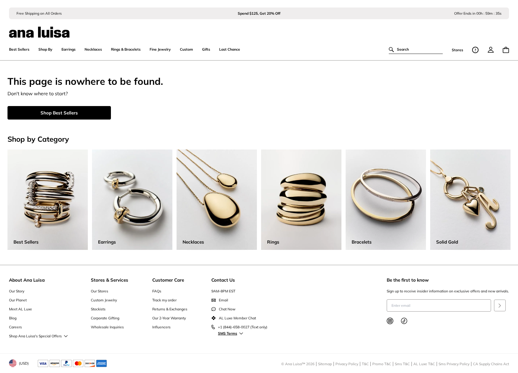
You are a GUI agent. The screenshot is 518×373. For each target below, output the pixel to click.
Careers (15, 327)
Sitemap (325, 364)
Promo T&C (381, 364)
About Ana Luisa (27, 280)
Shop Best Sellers (59, 113)
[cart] (506, 50)
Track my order (164, 300)
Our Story (16, 291)
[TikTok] (404, 321)
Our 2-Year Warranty (169, 318)
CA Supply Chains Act (491, 364)
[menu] (491, 49)
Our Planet (18, 300)
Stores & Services (109, 280)
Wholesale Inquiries (107, 327)
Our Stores (99, 291)
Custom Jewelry (104, 300)
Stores (457, 50)
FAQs (156, 291)
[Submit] (500, 305)
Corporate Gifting (105, 318)
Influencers (161, 327)
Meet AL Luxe (20, 309)
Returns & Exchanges (169, 309)
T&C (365, 364)
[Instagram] (390, 321)
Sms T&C (402, 364)
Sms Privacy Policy (454, 364)
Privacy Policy (346, 364)
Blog (12, 318)
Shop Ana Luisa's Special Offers (35, 336)
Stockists (98, 309)
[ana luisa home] (259, 28)
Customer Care (168, 280)
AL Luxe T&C (424, 364)
